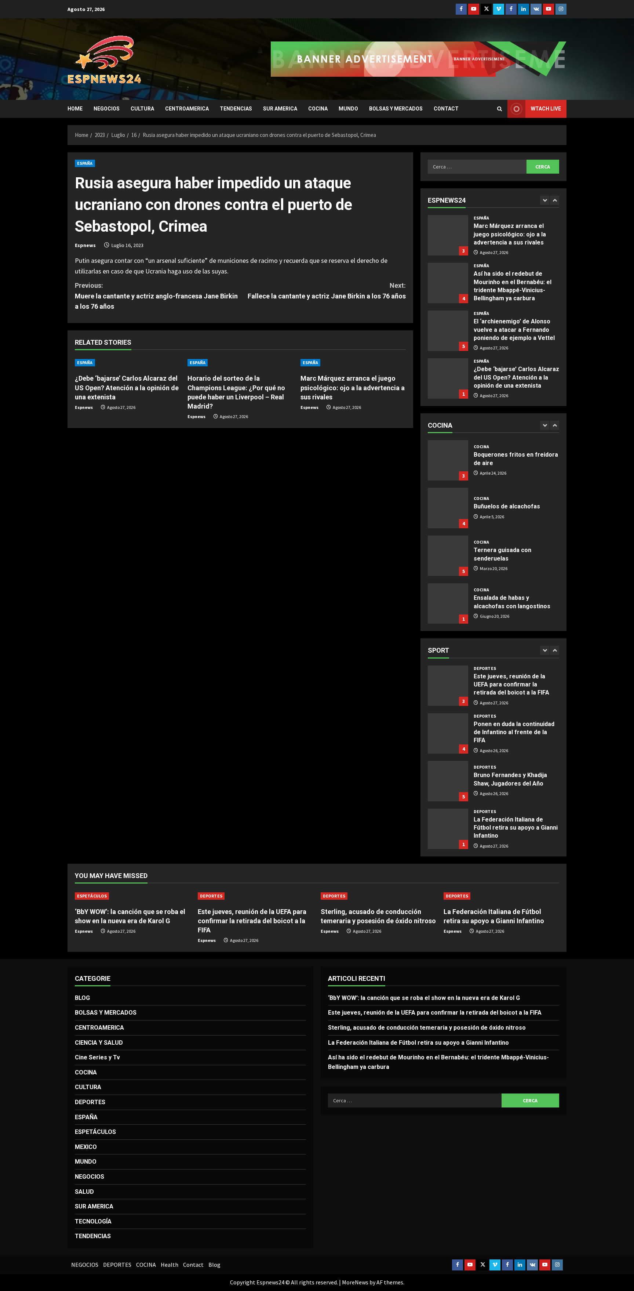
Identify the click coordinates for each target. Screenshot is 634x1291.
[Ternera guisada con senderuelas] (448, 556)
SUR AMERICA (280, 109)
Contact (446, 109)
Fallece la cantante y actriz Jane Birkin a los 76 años (327, 291)
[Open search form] (499, 109)
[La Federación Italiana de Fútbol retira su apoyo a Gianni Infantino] (501, 896)
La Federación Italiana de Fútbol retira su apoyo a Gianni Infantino (448, 829)
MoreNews (355, 1282)
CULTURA (142, 109)
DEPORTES (485, 668)
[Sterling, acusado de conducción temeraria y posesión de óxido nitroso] (378, 896)
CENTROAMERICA (187, 109)
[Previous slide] (544, 200)
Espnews (85, 245)
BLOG (82, 997)
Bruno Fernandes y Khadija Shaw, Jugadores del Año (448, 781)
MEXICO (86, 1146)
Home (75, 109)
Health (169, 1264)
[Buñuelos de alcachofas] (448, 508)
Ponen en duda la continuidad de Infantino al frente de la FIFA (448, 733)
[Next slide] (554, 200)
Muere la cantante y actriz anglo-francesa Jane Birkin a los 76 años (156, 296)
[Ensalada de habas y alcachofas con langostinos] (448, 603)
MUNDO (348, 109)
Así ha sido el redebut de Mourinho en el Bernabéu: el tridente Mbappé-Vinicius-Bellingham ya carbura (448, 283)
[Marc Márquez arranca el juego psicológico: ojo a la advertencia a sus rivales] (353, 362)
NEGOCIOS (107, 109)
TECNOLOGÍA (93, 1221)
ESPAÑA (85, 163)
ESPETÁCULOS (92, 896)
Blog (214, 1264)
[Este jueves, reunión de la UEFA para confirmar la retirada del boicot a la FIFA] (255, 896)
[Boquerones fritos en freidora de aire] (448, 460)
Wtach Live (546, 109)
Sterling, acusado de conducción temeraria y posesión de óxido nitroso (427, 1027)
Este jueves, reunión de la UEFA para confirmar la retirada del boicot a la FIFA (448, 686)
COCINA (318, 109)
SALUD (84, 1191)
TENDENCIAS (236, 109)
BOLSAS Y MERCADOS (396, 109)
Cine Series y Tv (97, 1057)
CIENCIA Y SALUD (99, 1042)
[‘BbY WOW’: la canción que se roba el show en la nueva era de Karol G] (132, 896)
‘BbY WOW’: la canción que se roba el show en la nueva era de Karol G (424, 997)
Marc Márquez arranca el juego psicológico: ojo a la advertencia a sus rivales (352, 387)
